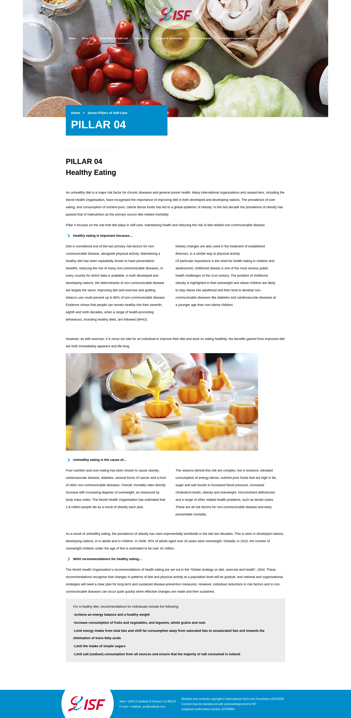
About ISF (87, 38)
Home (72, 38)
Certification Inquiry (200, 38)
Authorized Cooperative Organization (239, 38)
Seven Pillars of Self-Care (114, 38)
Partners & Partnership (169, 38)
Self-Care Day (142, 38)
